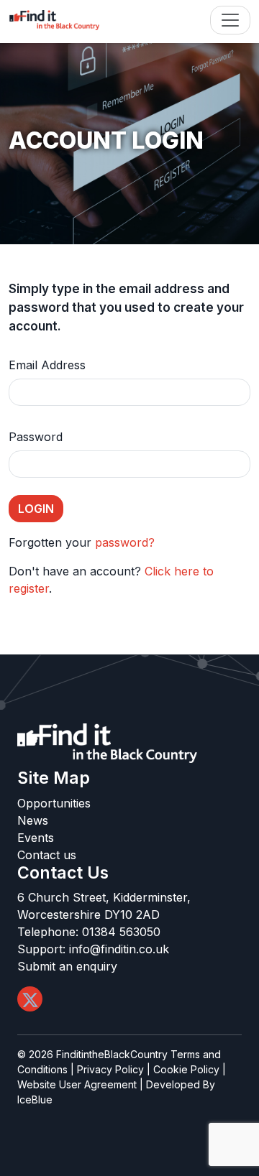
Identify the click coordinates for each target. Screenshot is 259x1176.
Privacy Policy (110, 1069)
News (32, 820)
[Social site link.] (29, 998)
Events (35, 837)
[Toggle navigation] (230, 20)
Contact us (46, 855)
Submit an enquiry (67, 966)
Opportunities (54, 803)
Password (36, 437)
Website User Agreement (77, 1084)
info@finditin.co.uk (119, 949)
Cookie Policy (186, 1069)
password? (125, 542)
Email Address (47, 365)
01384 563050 (121, 932)
